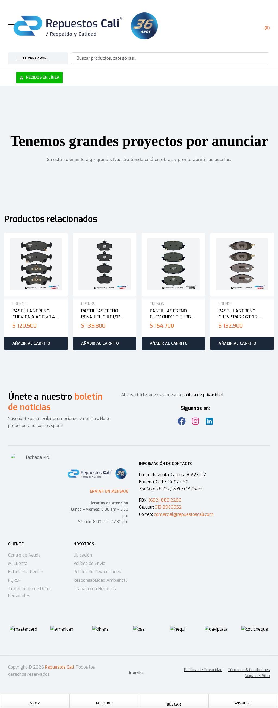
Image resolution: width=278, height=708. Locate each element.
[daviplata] (216, 629)
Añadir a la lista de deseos (30, 264)
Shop (35, 703)
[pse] (139, 629)
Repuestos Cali (59, 667)
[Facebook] (182, 421)
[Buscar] (261, 58)
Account (104, 703)
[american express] (61, 629)
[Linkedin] (209, 421)
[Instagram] (195, 421)
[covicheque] (254, 629)
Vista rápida (41, 264)
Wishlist (243, 703)
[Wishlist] (243, 699)
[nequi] (177, 629)
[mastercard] (23, 629)
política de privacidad (202, 395)
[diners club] (100, 629)
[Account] (104, 699)
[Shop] (34, 699)
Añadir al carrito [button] (31, 343)
